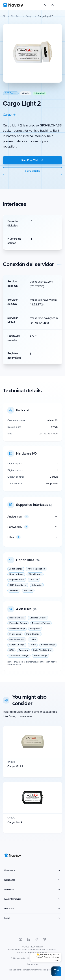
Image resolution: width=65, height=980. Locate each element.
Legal (7, 918)
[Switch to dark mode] (53, 5)
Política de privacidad (21, 958)
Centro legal (32, 964)
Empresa (9, 908)
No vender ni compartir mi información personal (32, 969)
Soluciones (9, 879)
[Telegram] (44, 939)
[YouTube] (20, 939)
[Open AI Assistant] (56, 971)
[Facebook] (36, 939)
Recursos (9, 889)
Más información (12, 898)
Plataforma (10, 870)
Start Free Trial (29, 160)
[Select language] (45, 5)
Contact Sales (32, 171)
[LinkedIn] (28, 939)
